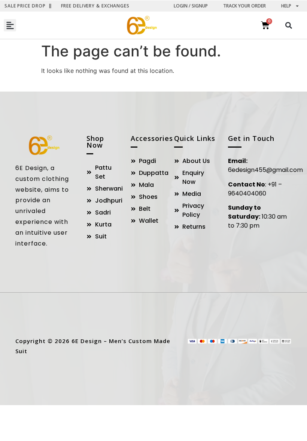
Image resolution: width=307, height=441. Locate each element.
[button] (10, 25)
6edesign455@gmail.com (265, 170)
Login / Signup (191, 6)
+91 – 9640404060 (255, 189)
